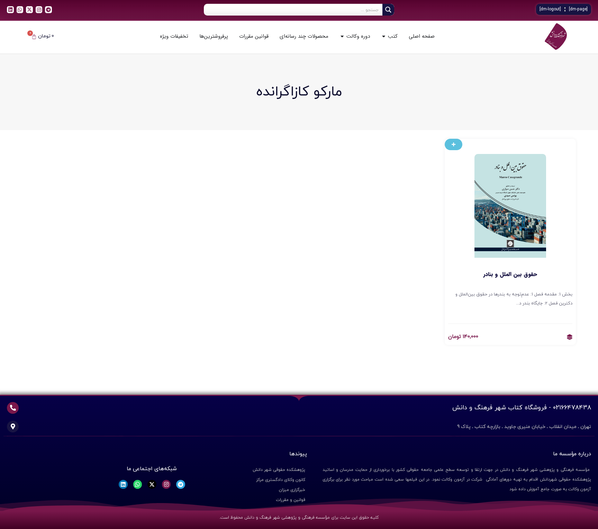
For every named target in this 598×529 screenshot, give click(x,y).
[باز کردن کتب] (383, 36)
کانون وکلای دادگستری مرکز (280, 480)
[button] (453, 144)
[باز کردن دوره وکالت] (342, 36)
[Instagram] (39, 9)
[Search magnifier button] (388, 10)
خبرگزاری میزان (292, 490)
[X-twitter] (29, 9)
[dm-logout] (550, 9)
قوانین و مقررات (290, 500)
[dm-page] (578, 9)
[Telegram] (48, 9)
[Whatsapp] (20, 9)
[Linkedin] (10, 9)
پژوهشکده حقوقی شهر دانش (279, 470)
